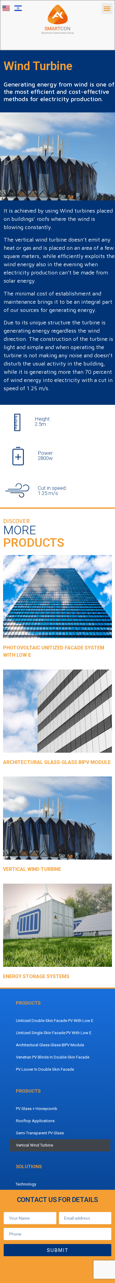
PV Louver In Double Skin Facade (45, 1069)
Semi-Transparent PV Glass (40, 1133)
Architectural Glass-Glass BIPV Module (50, 1045)
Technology (26, 1184)
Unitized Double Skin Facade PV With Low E (54, 1020)
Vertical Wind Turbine (34, 1145)
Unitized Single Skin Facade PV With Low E (53, 1032)
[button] (107, 8)
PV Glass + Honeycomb (36, 1108)
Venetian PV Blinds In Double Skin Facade (52, 1057)
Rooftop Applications (35, 1121)
